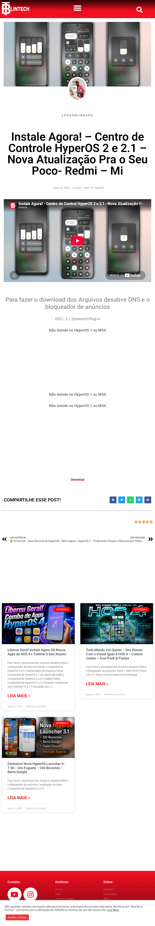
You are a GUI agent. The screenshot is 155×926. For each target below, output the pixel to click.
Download (77, 479)
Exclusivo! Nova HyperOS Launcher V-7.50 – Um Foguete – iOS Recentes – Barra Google (36, 768)
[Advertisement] (77, 365)
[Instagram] (30, 894)
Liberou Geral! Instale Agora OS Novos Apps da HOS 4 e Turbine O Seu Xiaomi (37, 652)
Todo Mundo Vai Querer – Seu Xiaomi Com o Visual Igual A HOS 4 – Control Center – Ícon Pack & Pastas (114, 654)
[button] (77, 8)
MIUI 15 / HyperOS (94, 187)
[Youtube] (15, 894)
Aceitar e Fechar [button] (17, 917)
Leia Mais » (19, 695)
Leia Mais (113, 910)
